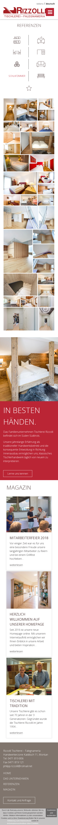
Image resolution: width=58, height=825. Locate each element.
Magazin (9, 789)
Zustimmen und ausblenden (51, 812)
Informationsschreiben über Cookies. (23, 823)
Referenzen (11, 784)
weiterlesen (16, 565)
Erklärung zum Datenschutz (19, 821)
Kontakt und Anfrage (19, 800)
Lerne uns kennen (17, 473)
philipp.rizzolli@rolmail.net (17, 766)
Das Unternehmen (16, 778)
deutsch (50, 3)
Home (7, 773)
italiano (40, 3)
